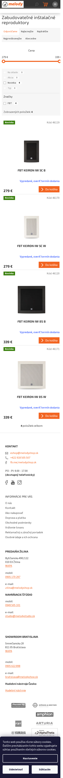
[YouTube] (14, 482)
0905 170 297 (12, 577)
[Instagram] (19, 482)
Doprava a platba (15, 518)
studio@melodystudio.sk (20, 616)
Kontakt (10, 508)
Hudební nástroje (15, 690)
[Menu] (55, 4)
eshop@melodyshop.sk (24, 453)
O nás (8, 503)
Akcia (12, 77)
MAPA (8, 566)
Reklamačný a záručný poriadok (24, 532)
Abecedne (30, 38)
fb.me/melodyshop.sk (23, 462)
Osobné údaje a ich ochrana (21, 537)
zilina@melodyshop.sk (18, 588)
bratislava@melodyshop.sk (21, 677)
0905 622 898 (12, 666)
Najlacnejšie (27, 31)
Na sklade (15, 72)
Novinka (14, 83)
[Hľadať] (36, 4)
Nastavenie (30, 758)
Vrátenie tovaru (14, 527)
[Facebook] (7, 482)
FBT (12, 103)
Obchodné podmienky (18, 523)
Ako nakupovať (14, 513)
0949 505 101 (12, 605)
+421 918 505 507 (20, 458)
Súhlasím (45, 769)
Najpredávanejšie (13, 38)
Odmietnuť (16, 769)
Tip (11, 88)
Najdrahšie (42, 31)
